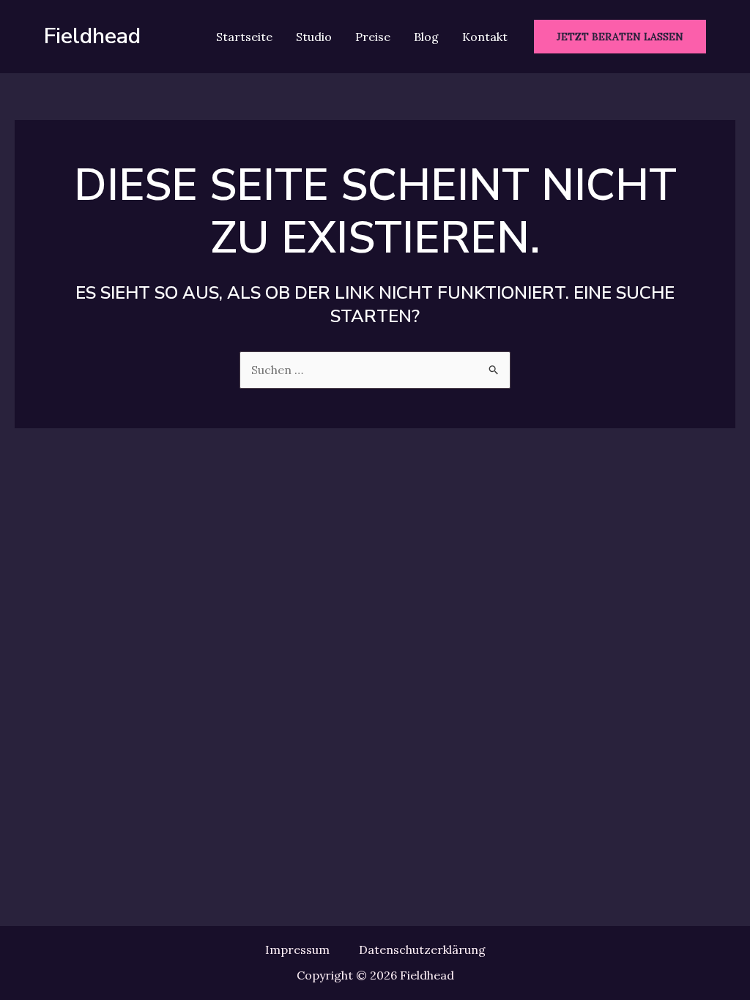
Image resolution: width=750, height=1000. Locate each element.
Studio (314, 36)
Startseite (244, 36)
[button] (620, 36)
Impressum (297, 949)
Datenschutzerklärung (422, 949)
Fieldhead (92, 36)
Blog (426, 36)
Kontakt (485, 36)
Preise (372, 36)
